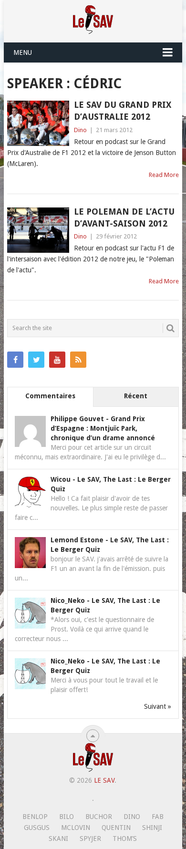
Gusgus (37, 827)
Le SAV (104, 780)
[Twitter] (36, 360)
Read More (164, 174)
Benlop (35, 816)
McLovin (75, 827)
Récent (135, 396)
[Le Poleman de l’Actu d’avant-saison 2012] (38, 230)
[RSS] (78, 360)
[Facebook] (15, 360)
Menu (22, 52)
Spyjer (90, 838)
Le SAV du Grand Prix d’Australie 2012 (122, 111)
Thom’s (125, 838)
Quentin (116, 827)
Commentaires (50, 396)
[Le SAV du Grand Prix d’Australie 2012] (38, 123)
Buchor (98, 816)
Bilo (66, 816)
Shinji (152, 827)
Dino (80, 130)
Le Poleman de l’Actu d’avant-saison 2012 (124, 217)
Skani (58, 838)
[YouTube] (57, 360)
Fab (158, 816)
